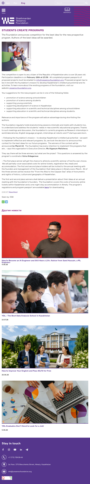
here (47, 187)
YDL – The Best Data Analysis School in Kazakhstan (26, 316)
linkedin (21, 449)
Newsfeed (13, 192)
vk (9, 449)
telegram (27, 449)
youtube (15, 449)
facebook (3, 449)
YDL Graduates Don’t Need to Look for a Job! (23, 426)
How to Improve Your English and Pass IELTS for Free (26, 371)
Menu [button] (3, 13)
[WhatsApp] (3, 201)
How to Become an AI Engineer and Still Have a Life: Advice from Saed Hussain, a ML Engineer (41, 261)
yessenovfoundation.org (20, 88)
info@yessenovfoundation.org (50, 80)
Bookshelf (67, 12)
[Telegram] (6, 201)
